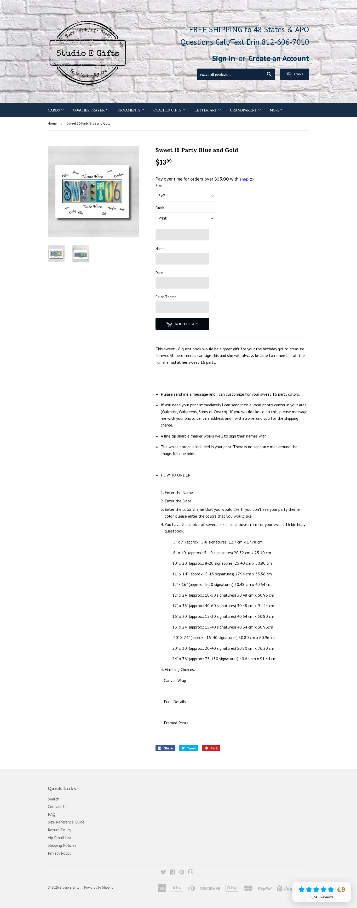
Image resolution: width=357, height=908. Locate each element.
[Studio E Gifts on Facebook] (172, 872)
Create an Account (279, 58)
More (274, 110)
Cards (54, 110)
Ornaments (129, 110)
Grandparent (244, 110)
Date (159, 272)
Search (53, 798)
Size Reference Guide (66, 822)
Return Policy (59, 829)
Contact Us (57, 806)
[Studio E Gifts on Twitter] (163, 872)
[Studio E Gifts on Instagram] (190, 872)
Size (159, 185)
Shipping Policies (62, 845)
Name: (160, 248)
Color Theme (166, 296)
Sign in (223, 58)
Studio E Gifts (69, 887)
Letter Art (206, 110)
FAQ (51, 814)
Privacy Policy (59, 853)
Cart (298, 73)
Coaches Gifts (167, 110)
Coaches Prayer (89, 110)
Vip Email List (60, 837)
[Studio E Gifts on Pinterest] (182, 872)
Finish (160, 207)
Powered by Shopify (98, 887)
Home (52, 123)
